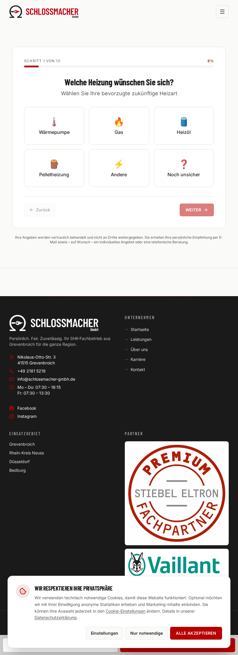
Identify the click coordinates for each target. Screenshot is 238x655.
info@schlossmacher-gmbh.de (46, 379)
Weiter (193, 209)
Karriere (138, 359)
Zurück (43, 209)
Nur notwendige (146, 633)
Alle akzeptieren (196, 633)
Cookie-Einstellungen (125, 611)
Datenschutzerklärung (56, 617)
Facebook (26, 408)
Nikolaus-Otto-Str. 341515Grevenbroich (36, 360)
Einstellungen (104, 633)
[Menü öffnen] (222, 11)
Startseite (140, 329)
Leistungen (141, 339)
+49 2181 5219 (31, 370)
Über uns (139, 349)
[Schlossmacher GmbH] (61, 323)
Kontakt (138, 369)
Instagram (27, 416)
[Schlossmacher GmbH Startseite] (43, 11)
